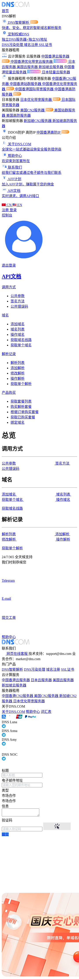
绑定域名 (18, 422)
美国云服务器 (28, 67)
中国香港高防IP (48, 132)
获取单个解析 (21, 384)
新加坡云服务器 (51, 67)
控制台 (7, 215)
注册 (6, 210)
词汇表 (46, 712)
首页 (5, 11)
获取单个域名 (21, 345)
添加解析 (18, 368)
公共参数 (18, 296)
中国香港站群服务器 (26, 84)
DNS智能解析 (12, 669)
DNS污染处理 (13, 45)
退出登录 (9, 265)
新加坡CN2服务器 (38, 121)
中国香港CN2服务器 (18, 696)
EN (19, 205)
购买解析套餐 (21, 407)
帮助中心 (33, 712)
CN (9, 205)
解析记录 (9, 354)
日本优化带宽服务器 (36, 100)
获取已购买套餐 (23, 417)
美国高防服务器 (18, 115)
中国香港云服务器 (16, 680)
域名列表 (18, 329)
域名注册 (31, 45)
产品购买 (9, 392)
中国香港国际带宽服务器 (34, 89)
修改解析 (18, 373)
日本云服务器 (41, 680)
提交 (5, 834)
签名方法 (18, 301)
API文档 (11, 276)
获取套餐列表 (21, 401)
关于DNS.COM (13, 712)
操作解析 (18, 378)
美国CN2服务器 (32, 110)
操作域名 (18, 334)
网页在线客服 (17, 654)
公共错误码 (19, 306)
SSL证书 (45, 45)
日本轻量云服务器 (56, 72)
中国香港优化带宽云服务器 (32, 62)
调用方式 (9, 287)
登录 (13, 210)
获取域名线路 (21, 340)
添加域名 (18, 324)
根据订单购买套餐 (25, 412)
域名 (5, 315)
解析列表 (18, 363)
